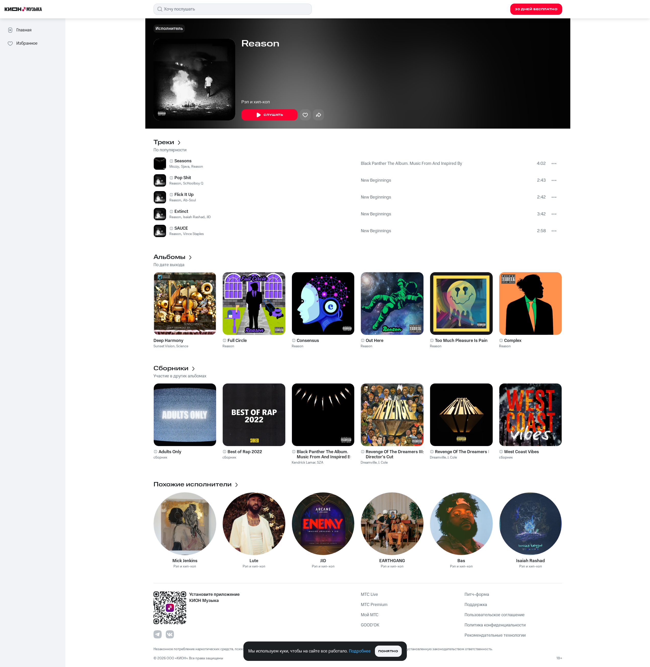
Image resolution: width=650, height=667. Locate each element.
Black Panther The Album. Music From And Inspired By (411, 163)
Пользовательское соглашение (495, 615)
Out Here (374, 340)
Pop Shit (182, 178)
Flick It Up (184, 195)
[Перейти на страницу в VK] (170, 634)
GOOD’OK (370, 625)
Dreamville (369, 462)
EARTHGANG (392, 560)
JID (209, 217)
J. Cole (383, 462)
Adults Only (170, 451)
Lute (254, 560)
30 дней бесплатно (536, 9)
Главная (23, 30)
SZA (320, 462)
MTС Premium (374, 605)
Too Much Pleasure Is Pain (461, 340)
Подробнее (360, 651)
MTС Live (369, 594)
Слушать (273, 115)
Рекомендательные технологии (495, 635)
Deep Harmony (168, 340)
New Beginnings (376, 180)
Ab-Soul (189, 200)
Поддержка (476, 605)
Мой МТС (370, 615)
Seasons (183, 161)
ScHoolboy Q (193, 183)
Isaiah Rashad (194, 217)
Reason (197, 166)
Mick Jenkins (184, 560)
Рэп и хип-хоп (255, 102)
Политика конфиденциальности (495, 625)
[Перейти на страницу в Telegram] (157, 634)
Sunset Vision (164, 346)
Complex (513, 340)
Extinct (181, 211)
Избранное (27, 43)
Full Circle (237, 340)
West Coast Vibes (521, 451)
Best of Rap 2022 (245, 451)
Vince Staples (193, 234)
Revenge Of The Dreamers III (463, 451)
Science (182, 346)
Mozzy (174, 166)
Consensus (308, 340)
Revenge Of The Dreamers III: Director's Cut (395, 454)
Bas (461, 560)
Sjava (185, 166)
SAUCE (181, 228)
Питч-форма (477, 594)
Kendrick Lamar (303, 462)
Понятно (388, 651)
